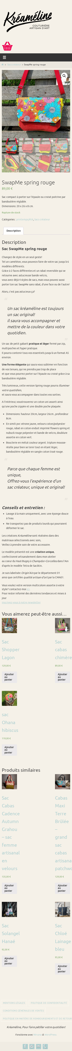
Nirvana (37, 1034)
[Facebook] (25, 1046)
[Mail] (38, 1046)
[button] (64, 76)
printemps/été (24, 219)
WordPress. (50, 1034)
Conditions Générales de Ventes (23, 1010)
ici (28, 589)
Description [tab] (13, 231)
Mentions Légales (14, 1003)
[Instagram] (31, 1046)
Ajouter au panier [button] (9, 677)
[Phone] (45, 1046)
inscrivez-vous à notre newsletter (21, 602)
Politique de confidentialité (49, 1003)
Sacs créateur (14, 64)
